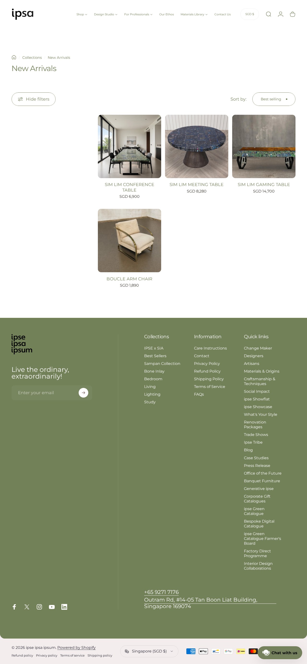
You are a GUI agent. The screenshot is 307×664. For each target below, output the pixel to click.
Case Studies (256, 457)
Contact (201, 355)
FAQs (199, 394)
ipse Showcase (258, 406)
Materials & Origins (261, 371)
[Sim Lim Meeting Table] (196, 146)
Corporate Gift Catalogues (257, 498)
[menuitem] (82, 14)
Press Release (257, 465)
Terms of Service (209, 386)
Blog (248, 449)
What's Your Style (260, 414)
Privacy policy (46, 655)
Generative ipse (259, 488)
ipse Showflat (257, 399)
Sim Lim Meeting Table (197, 184)
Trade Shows (256, 434)
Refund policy (22, 655)
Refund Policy (207, 371)
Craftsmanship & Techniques (259, 381)
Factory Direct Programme (257, 553)
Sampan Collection (162, 363)
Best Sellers (155, 355)
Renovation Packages (255, 424)
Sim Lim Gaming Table (264, 184)
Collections (32, 57)
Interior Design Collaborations (258, 566)
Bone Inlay (154, 371)
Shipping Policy (209, 378)
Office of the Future (263, 473)
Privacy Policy (207, 363)
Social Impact (257, 391)
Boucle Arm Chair (129, 279)
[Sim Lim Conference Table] (129, 146)
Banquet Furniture (262, 480)
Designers (253, 355)
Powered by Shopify (76, 647)
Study (150, 401)
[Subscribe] (83, 393)
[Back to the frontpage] (14, 57)
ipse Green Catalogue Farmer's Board (262, 538)
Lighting (152, 394)
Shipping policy (100, 655)
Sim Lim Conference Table (129, 187)
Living (150, 386)
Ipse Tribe (253, 442)
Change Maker (258, 348)
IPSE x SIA (153, 348)
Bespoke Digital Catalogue (259, 523)
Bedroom (153, 378)
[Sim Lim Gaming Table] (263, 146)
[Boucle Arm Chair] (129, 240)
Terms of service (72, 655)
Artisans (251, 363)
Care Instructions (210, 348)
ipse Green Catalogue (254, 511)
